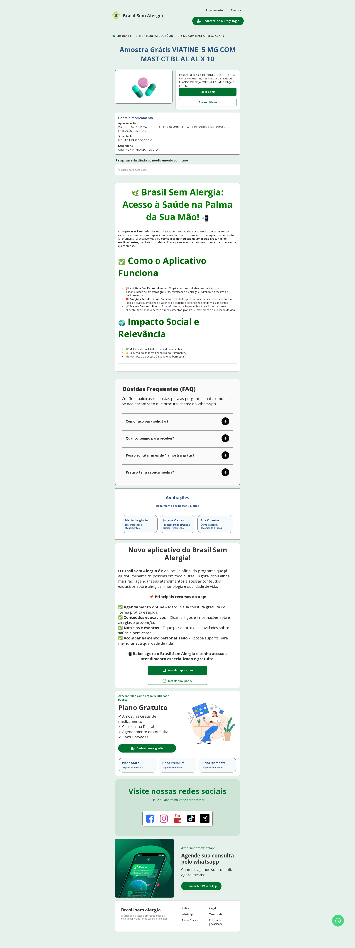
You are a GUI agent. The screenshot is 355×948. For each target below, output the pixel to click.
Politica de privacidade (216, 922)
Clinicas (236, 10)
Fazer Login (208, 91)
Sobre (185, 908)
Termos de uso (218, 914)
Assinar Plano (208, 102)
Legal (212, 908)
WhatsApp (188, 914)
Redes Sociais (190, 920)
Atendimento (214, 10)
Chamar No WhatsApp (201, 886)
